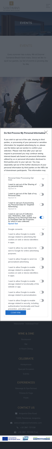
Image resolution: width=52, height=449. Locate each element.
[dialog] (26, 224)
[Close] (46, 133)
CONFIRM (16, 313)
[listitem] (26, 179)
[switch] (42, 185)
